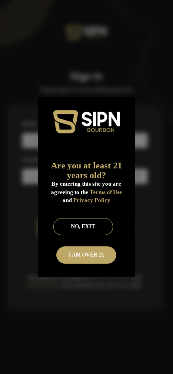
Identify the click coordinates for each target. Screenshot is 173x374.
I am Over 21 (86, 255)
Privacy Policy (91, 200)
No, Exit (83, 226)
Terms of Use (106, 192)
